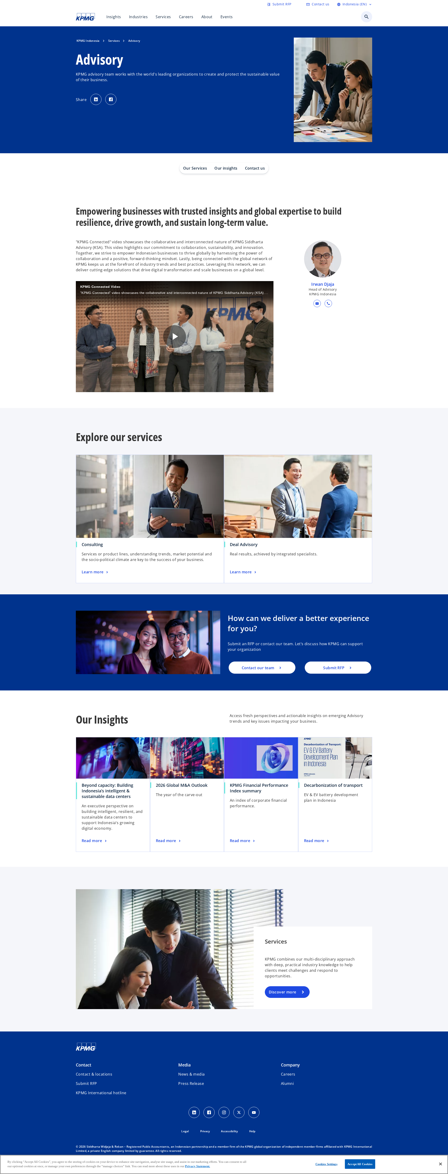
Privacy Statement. (197, 1166)
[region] (224, 1164)
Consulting (92, 544)
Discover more (282, 992)
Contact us (255, 168)
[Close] (440, 1164)
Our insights (225, 168)
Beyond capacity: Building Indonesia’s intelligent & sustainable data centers (107, 790)
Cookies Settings (326, 1164)
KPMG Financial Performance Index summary (259, 788)
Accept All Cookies (359, 1164)
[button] (317, 303)
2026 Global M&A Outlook (181, 785)
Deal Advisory (244, 544)
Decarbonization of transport (333, 785)
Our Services (195, 168)
